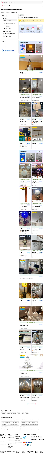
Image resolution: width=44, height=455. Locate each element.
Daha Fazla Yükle (31, 403)
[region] (31, 30)
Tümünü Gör (39, 42)
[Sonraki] (42, 30)
